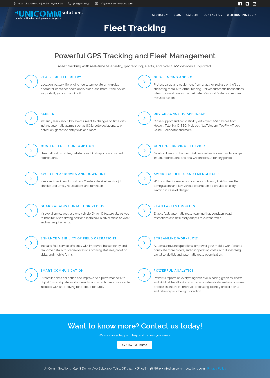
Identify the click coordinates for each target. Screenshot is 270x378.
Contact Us (213, 15)
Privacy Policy (216, 368)
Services (158, 15)
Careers (192, 15)
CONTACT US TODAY (134, 344)
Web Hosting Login (242, 15)
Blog (177, 15)
